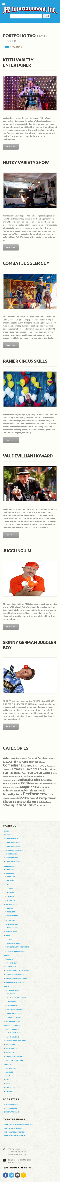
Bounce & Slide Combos (16, 997)
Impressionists (11, 780)
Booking (9, 1091)
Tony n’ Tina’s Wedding (13, 1128)
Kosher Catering (13, 862)
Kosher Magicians (13, 846)
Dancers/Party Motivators (45, 766)
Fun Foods (23, 773)
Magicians (28, 787)
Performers (34, 793)
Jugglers (47, 779)
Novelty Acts (12, 794)
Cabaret (32, 758)
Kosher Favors (12, 858)
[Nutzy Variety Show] (30, 190)
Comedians (12, 765)
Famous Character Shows (16, 978)
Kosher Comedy (49, 784)
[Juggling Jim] (30, 578)
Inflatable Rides (30, 779)
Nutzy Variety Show (26, 162)
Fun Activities (48, 769)
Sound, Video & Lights (15, 1056)
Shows (8, 801)
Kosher (39, 783)
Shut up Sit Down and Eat (14, 1136)
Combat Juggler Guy (26, 263)
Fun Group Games (40, 772)
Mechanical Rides (13, 1021)
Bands (14, 758)
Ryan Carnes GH (10, 1108)
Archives (9, 1072)
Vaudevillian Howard (28, 455)
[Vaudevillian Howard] (30, 483)
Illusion (23, 776)
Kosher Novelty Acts (11, 787)
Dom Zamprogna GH (12, 1112)
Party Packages (12, 1029)
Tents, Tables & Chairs (15, 1060)
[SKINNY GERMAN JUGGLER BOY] (30, 675)
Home (6, 47)
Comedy (28, 765)
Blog (8, 1084)
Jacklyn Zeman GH (11, 1104)
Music (41, 790)
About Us (8, 1064)
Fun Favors (10, 772)
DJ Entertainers (13, 943)
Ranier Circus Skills (25, 361)
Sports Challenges (25, 801)
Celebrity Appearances (24, 761)
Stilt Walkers (44, 802)
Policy (8, 1076)
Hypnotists (14, 776)
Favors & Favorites (25, 769)
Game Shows (11, 967)
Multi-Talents (29, 790)
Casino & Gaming (12, 1037)
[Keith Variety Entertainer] (30, 93)
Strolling (9, 805)
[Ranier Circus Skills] (30, 389)
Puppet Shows (11, 963)
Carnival (42, 758)
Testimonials (11, 1068)
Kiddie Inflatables (11, 783)
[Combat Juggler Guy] (30, 291)
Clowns (42, 762)
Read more (10, 147)
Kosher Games (12, 854)
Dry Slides (7, 769)
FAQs (7, 1080)
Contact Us (10, 1087)
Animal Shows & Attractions (17, 971)
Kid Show (27, 783)
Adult (7, 758)
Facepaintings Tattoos (15, 982)
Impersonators (35, 776)
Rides (21, 798)
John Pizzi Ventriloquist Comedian (18, 1124)
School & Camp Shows (41, 798)
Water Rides (42, 805)
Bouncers (22, 758)
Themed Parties (25, 805)
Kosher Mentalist (13, 842)
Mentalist (15, 791)
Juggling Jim (17, 550)
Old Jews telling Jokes (14, 1132)
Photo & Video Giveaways (16, 1041)
